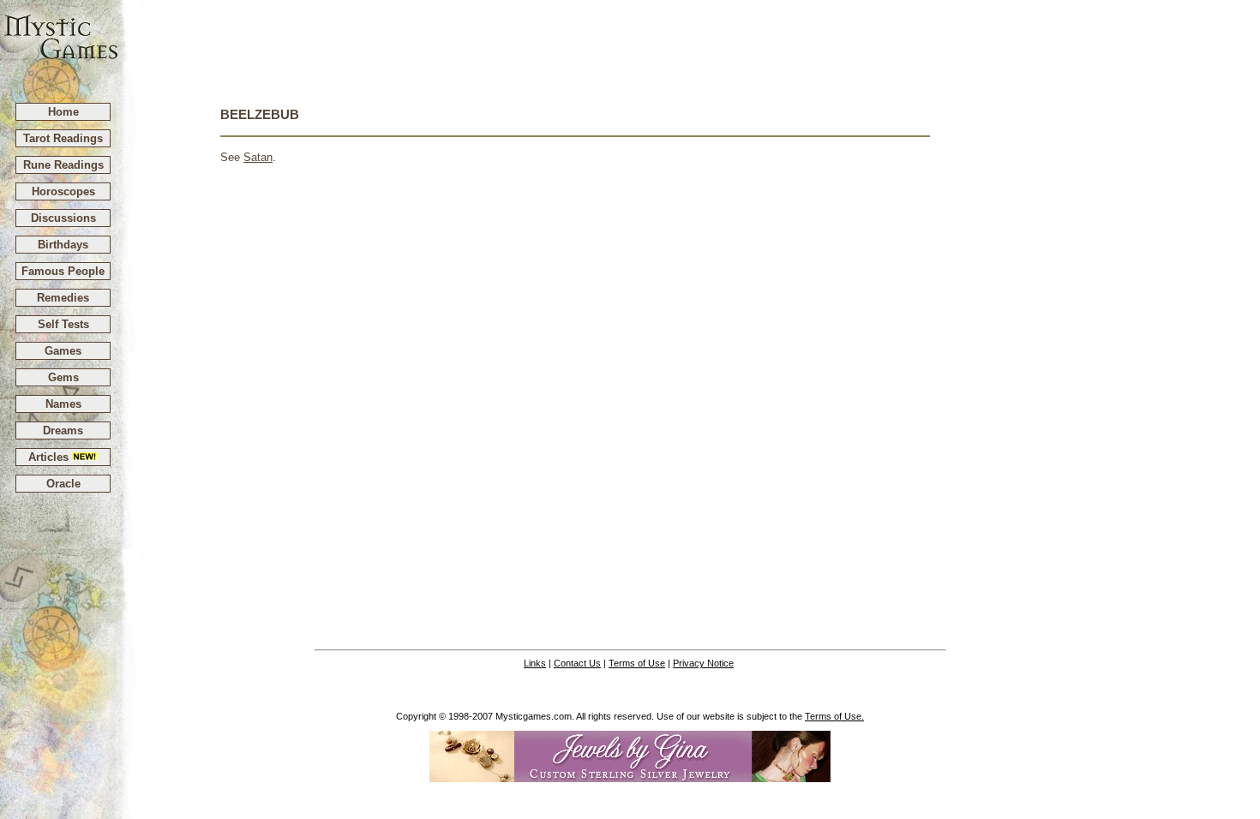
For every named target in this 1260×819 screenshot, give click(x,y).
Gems (63, 377)
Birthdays (63, 244)
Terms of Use (637, 663)
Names (63, 404)
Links (535, 663)
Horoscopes (63, 191)
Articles (50, 457)
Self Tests (63, 324)
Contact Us (577, 663)
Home (63, 111)
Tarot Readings (63, 138)
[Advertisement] (690, 43)
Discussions (63, 218)
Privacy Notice (703, 663)
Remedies (63, 297)
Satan (258, 157)
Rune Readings (63, 164)
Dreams (63, 430)
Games (63, 350)
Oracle (63, 483)
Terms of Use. (834, 716)
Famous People (63, 271)
